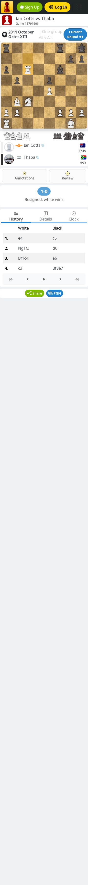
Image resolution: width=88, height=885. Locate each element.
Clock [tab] (74, 219)
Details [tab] (45, 219)
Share (37, 293)
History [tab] (16, 219)
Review (67, 178)
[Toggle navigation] (79, 7)
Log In (61, 7)
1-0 (44, 191)
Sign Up (32, 7)
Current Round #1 (75, 34)
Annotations (24, 178)
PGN (57, 293)
